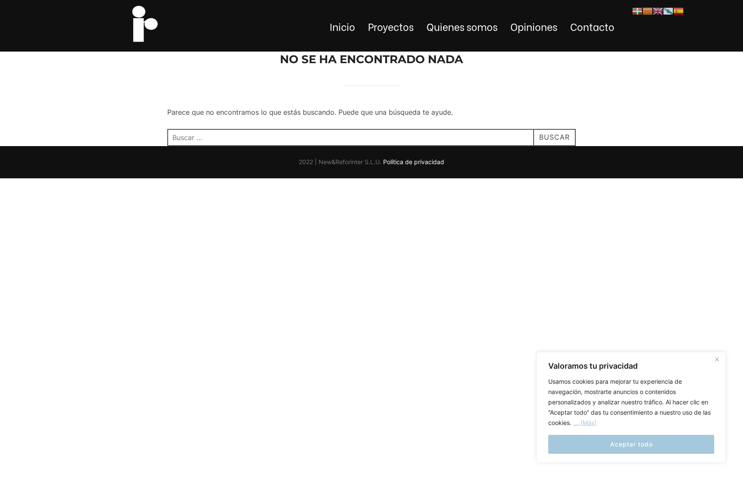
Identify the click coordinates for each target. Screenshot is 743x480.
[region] (631, 407)
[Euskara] (637, 10)
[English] (658, 10)
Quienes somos (462, 26)
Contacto (592, 26)
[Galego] (668, 10)
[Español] (678, 10)
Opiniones (533, 26)
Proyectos (391, 26)
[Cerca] (717, 359)
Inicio (342, 26)
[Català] (647, 10)
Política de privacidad (413, 161)
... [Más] (585, 422)
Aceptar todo (631, 444)
